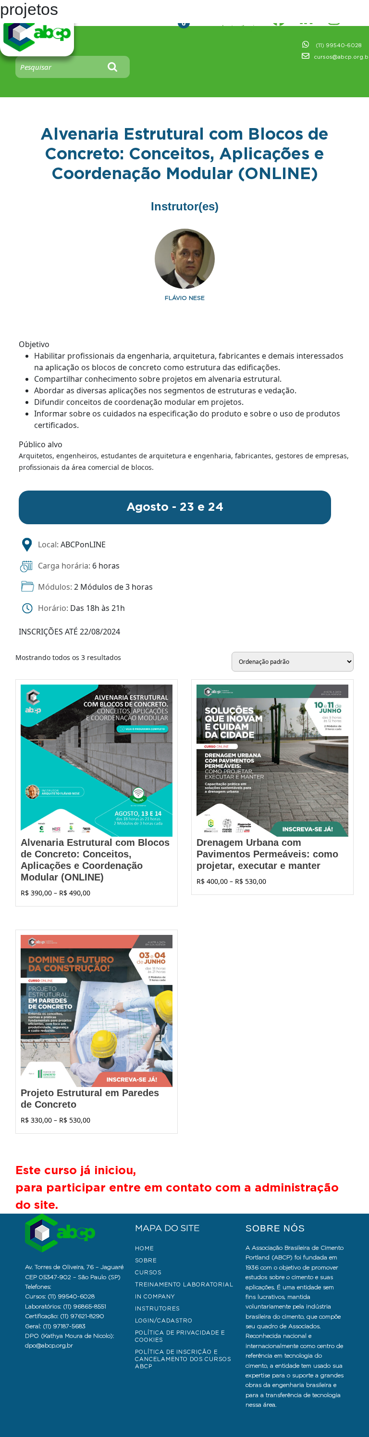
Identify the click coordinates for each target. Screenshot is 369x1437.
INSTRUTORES (157, 1308)
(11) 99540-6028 (338, 45)
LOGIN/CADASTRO (164, 1320)
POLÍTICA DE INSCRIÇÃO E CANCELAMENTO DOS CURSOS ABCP (183, 1359)
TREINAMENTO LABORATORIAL (184, 1284)
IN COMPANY (155, 1296)
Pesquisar (113, 67)
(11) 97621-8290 (82, 1316)
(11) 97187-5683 (64, 1326)
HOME (144, 1248)
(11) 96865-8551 (84, 1306)
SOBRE (146, 1260)
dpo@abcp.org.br (49, 1345)
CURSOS (148, 1272)
